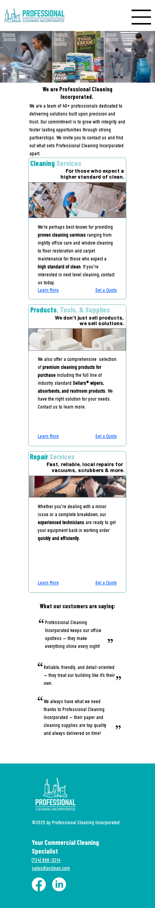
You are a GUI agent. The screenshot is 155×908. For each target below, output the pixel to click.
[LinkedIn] (59, 884)
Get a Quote (106, 290)
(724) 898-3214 (46, 860)
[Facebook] (39, 884)
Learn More (48, 290)
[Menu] (141, 17)
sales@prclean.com (51, 868)
